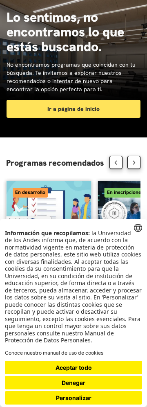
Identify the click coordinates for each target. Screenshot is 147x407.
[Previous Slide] (115, 162)
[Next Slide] (133, 162)
